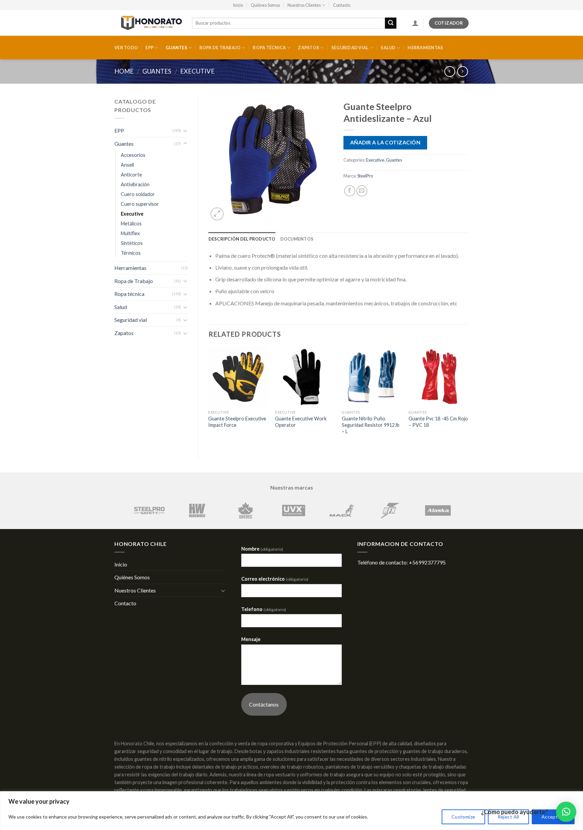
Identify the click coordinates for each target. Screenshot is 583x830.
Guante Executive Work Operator (301, 422)
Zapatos (308, 47)
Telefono (263, 609)
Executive (197, 71)
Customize (463, 817)
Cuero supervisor (140, 204)
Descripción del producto (242, 239)
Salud (388, 47)
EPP (149, 47)
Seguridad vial (350, 47)
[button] (566, 812)
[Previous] (209, 397)
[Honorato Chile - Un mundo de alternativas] (148, 23)
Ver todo (126, 47)
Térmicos (131, 253)
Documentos (297, 239)
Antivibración (135, 184)
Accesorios (133, 155)
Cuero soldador (138, 194)
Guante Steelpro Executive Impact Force (237, 422)
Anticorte (131, 174)
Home (124, 71)
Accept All (553, 817)
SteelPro (365, 175)
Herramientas (425, 47)
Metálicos (131, 223)
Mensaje (250, 639)
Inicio (238, 5)
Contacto (341, 5)
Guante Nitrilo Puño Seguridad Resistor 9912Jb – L (370, 425)
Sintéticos (132, 243)
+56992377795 (427, 562)
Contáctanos (264, 704)
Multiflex (130, 233)
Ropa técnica (269, 47)
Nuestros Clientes (304, 5)
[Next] (468, 397)
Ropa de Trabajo (220, 47)
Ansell (127, 165)
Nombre (262, 549)
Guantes (176, 47)
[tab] (242, 239)
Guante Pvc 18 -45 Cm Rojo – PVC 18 (438, 422)
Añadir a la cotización (385, 142)
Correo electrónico (274, 579)
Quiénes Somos (265, 5)
